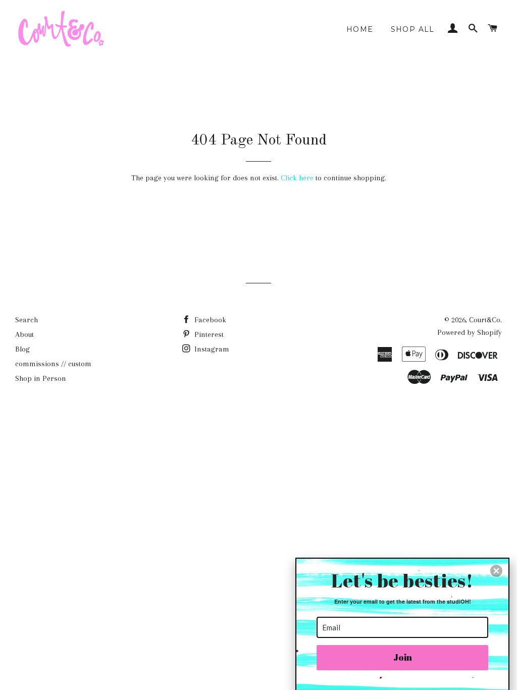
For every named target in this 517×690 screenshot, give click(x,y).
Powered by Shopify (469, 332)
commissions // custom (53, 363)
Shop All (413, 29)
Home (360, 29)
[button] (496, 571)
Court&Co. (485, 319)
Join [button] (402, 657)
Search (26, 319)
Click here (297, 177)
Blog (22, 349)
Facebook (209, 319)
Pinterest (208, 334)
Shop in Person (40, 378)
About (24, 334)
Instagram (210, 349)
